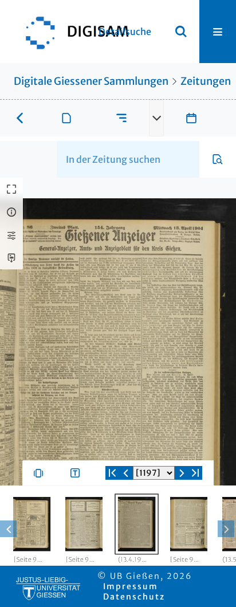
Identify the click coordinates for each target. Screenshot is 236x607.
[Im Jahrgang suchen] (217, 159)
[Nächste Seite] (181, 473)
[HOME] (71, 31)
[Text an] (77, 472)
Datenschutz (134, 597)
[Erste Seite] (112, 473)
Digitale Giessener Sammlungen (91, 81)
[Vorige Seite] (126, 473)
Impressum (130, 586)
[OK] (181, 31)
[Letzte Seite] (195, 473)
